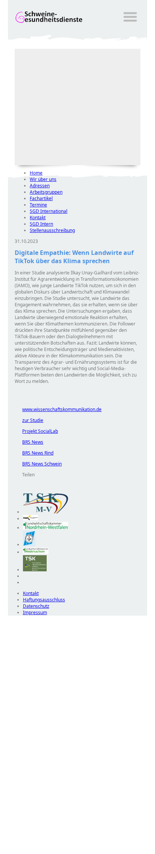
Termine (38, 205)
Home (36, 173)
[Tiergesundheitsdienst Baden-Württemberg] (30, 518)
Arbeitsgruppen (46, 192)
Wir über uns (43, 179)
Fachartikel (41, 198)
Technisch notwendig (19, 751)
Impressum (35, 612)
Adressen (40, 185)
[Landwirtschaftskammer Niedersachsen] (36, 552)
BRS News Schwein (38, 464)
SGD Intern (41, 224)
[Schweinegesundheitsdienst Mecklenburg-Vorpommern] (45, 512)
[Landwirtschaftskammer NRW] (45, 527)
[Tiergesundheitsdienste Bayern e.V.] (29, 544)
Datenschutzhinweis (29, 850)
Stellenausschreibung (52, 230)
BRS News (29, 442)
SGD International (48, 211)
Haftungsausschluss (44, 599)
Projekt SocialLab (36, 431)
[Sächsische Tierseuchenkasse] (35, 569)
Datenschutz (36, 606)
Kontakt (38, 217)
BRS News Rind (34, 453)
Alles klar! (13, 834)
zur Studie (29, 420)
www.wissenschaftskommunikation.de (58, 409)
